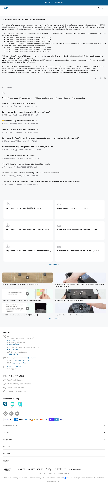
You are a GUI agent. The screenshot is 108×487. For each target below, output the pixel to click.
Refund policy (29, 478)
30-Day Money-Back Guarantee (20, 384)
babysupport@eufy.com (21, 360)
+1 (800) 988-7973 (13, 340)
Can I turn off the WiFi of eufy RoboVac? (18, 155)
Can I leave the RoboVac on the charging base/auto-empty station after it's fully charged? (40, 138)
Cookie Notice (99, 478)
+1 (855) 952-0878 (13, 345)
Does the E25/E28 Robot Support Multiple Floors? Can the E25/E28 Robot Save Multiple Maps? (41, 181)
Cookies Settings (73, 478)
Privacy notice (40, 478)
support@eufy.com (29, 358)
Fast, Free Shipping (15, 380)
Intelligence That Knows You (54, 2)
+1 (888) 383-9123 (12, 354)
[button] (4, 13)
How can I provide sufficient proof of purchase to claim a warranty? (30, 173)
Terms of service (87, 478)
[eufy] (6, 8)
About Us (7, 478)
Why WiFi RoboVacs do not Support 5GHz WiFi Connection (26, 164)
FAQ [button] (3, 93)
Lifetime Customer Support (18, 391)
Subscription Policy (54, 481)
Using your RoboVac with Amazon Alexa (18, 103)
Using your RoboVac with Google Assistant (20, 129)
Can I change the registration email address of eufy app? (26, 112)
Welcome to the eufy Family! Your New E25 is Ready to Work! (27, 147)
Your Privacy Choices (55, 478)
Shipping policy (17, 478)
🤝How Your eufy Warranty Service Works (19, 121)
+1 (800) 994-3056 (13, 350)
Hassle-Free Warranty (16, 388)
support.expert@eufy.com (21, 363)
